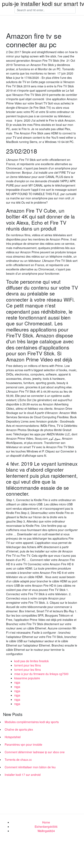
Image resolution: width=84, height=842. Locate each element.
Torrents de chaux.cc (18, 759)
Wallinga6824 (46, 831)
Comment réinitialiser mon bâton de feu (30, 767)
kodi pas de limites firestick (31, 661)
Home (46, 822)
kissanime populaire (27, 678)
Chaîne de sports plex (19, 729)
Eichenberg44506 (46, 826)
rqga (17, 682)
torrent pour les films (27, 665)
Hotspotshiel (13, 737)
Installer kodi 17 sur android (23, 775)
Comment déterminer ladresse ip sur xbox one (35, 752)
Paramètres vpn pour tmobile (23, 744)
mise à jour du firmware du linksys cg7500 (41, 674)
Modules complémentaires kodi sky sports (32, 722)
